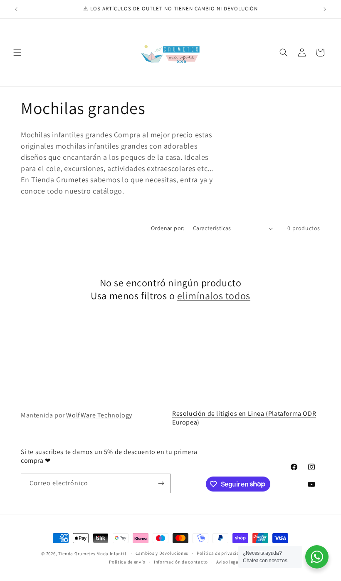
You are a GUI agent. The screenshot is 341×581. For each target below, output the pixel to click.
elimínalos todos (213, 295)
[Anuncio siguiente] (325, 9)
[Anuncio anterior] (16, 9)
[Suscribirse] (161, 483)
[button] (17, 52)
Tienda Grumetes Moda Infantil (92, 553)
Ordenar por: (168, 228)
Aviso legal (228, 562)
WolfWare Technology (99, 415)
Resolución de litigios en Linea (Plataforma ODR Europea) (244, 418)
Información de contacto (181, 562)
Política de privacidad (221, 553)
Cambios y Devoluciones (162, 553)
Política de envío (127, 562)
